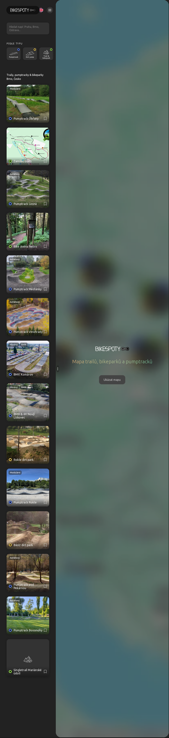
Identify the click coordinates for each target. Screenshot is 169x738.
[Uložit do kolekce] (45, 118)
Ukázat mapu (112, 379)
